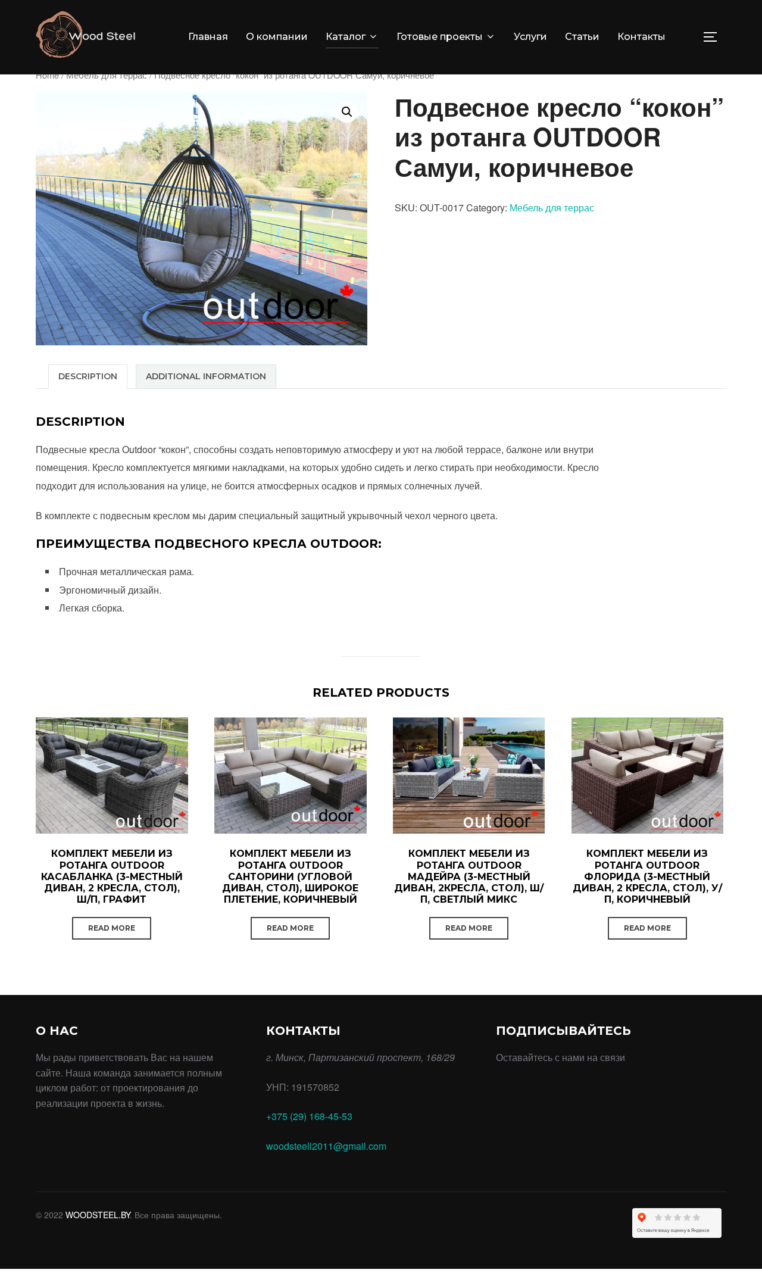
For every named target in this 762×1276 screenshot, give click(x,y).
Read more (111, 928)
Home (47, 74)
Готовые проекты (439, 36)
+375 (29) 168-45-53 (309, 1116)
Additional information (206, 376)
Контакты (641, 36)
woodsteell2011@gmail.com (326, 1146)
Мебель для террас (106, 74)
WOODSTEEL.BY (97, 1215)
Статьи (582, 36)
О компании (277, 36)
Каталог (346, 36)
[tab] (87, 376)
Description (87, 376)
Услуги (530, 36)
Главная (208, 36)
